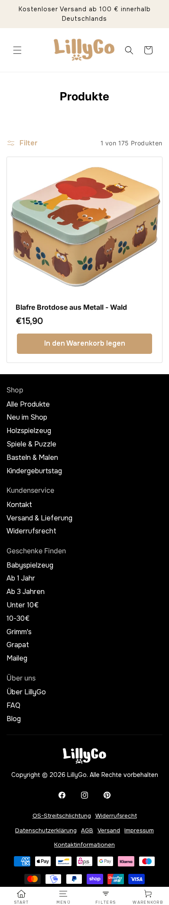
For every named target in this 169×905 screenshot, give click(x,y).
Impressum (139, 830)
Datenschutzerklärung (46, 830)
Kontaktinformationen (84, 844)
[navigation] (21, 897)
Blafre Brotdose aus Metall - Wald (71, 307)
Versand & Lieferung (39, 518)
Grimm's (19, 632)
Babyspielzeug (29, 565)
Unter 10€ (22, 605)
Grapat (17, 645)
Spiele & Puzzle (31, 444)
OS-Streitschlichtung (61, 815)
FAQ (13, 705)
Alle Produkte (28, 404)
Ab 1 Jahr (20, 578)
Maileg (16, 658)
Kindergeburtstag (34, 471)
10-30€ (17, 618)
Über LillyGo (26, 692)
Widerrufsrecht (31, 531)
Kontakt (19, 505)
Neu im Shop (26, 417)
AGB (87, 830)
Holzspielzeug (28, 431)
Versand (109, 830)
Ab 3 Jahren (25, 591)
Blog (13, 719)
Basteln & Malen (32, 457)
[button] (17, 50)
